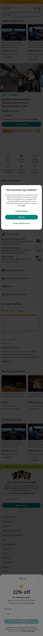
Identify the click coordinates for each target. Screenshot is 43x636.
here (23, 205)
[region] (21, 207)
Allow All (21, 217)
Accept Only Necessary (21, 223)
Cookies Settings (21, 211)
